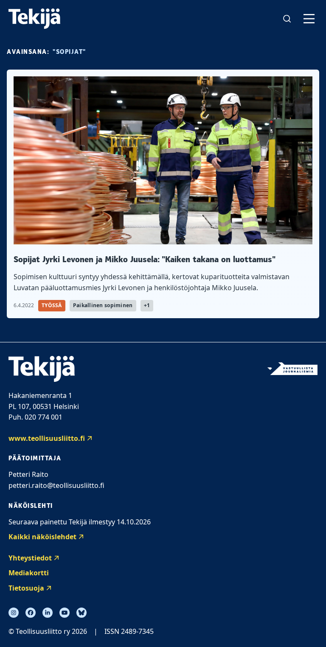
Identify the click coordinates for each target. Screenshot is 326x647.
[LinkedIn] (47, 613)
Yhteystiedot (30, 558)
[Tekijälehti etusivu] (34, 18)
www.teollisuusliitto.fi (46, 438)
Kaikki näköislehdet (42, 536)
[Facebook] (30, 613)
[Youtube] (64, 613)
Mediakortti (28, 572)
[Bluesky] (81, 613)
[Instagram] (13, 613)
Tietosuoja (26, 588)
